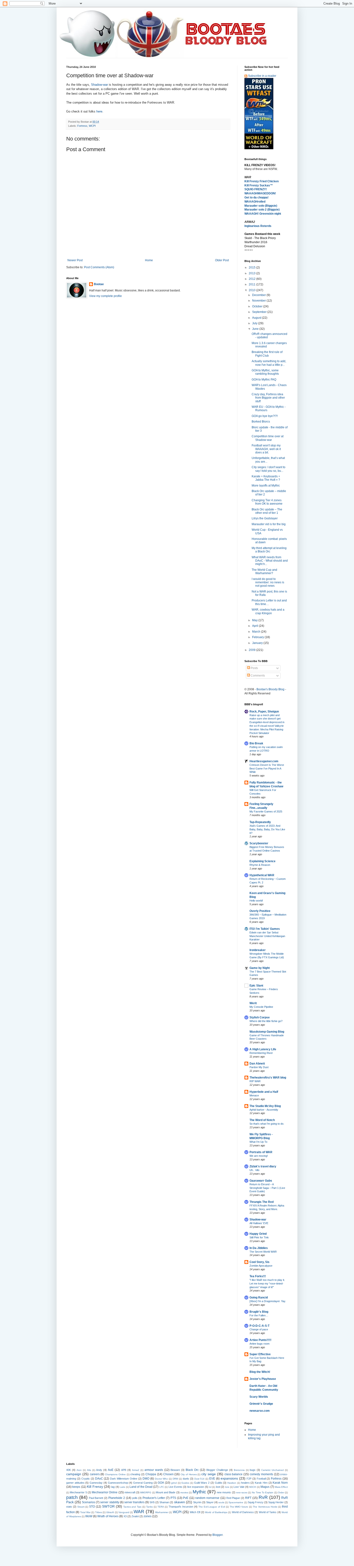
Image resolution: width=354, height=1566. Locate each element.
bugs (253, 1469)
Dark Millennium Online (123, 1478)
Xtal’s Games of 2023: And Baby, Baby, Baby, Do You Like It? (267, 829)
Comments (257, 675)
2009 (252, 650)
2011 (252, 284)
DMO (146, 1478)
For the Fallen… (258, 1315)
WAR (139, 1511)
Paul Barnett (96, 1497)
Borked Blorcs (261, 421)
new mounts (224, 1492)
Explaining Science (262, 861)
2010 (252, 290)
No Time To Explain (263, 1492)
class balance (233, 1474)
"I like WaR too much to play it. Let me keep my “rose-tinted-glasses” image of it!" (267, 1283)
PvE (185, 1498)
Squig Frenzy (255, 1502)
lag (113, 1486)
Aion (79, 1470)
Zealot (135, 1516)
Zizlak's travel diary (262, 1166)
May (255, 620)
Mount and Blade (166, 1492)
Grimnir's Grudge (261, 1403)
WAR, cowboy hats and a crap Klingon (268, 611)
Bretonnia (239, 1470)
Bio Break (256, 743)
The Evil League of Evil (211, 1506)
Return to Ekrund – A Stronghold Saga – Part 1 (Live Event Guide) (267, 1188)
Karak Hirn (261, 1482)
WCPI (92, 125)
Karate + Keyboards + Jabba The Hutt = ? (266, 478)
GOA (161, 1482)
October (257, 306)
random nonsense (207, 1498)
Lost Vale (239, 1486)
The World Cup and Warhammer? (264, 571)
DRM (175, 1478)
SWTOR (108, 1506)
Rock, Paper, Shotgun (264, 711)
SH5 (152, 1502)
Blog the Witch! (259, 1372)
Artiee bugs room (259, 1343)
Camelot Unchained (272, 1470)
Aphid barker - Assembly (263, 1109)
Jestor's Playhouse (262, 1379)
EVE (212, 1478)
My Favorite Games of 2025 (265, 811)
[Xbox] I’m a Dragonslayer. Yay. (267, 1301)
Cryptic (85, 1478)
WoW (88, 1516)
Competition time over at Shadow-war (267, 438)
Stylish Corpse (259, 1017)
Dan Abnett (257, 1063)
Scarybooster (258, 843)
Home (149, 260)
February (258, 637)
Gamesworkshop (118, 1482)
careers (95, 1474)
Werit (253, 1003)
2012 (252, 279)
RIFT (248, 1498)
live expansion (195, 1486)
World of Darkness (243, 1512)
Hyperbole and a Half (263, 1091)
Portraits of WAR (260, 1152)
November (259, 300)
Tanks (149, 1506)
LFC (161, 1487)
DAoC (99, 1478)
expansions (229, 1478)
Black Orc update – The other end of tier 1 (267, 511)
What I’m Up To (258, 1141)
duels (186, 1478)
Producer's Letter (154, 1498)
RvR (263, 1497)
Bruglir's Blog (258, 1311)
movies (184, 1492)
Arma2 (135, 1470)
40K (68, 1469)
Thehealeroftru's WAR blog (267, 1077)
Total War (85, 1512)
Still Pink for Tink (259, 1237)
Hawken (231, 1482)
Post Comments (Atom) (99, 267)
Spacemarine (236, 1502)
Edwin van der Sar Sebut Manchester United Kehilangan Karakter (267, 936)
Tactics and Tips (132, 1506)
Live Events (175, 1486)
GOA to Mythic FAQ (264, 379)
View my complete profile (105, 296)
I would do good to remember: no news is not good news (268, 582)
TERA (160, 1506)
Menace (254, 1095)
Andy (99, 1469)
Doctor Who (161, 1478)
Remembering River (261, 1052)
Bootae (99, 284)
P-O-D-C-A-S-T (259, 1325)
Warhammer (161, 1512)
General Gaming (143, 1482)
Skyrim (197, 1502)
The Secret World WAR (263, 1251)
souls (221, 1502)
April (255, 626)
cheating (135, 1474)
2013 (252, 273)
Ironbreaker (257, 950)
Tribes (98, 1512)
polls (135, 1497)
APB (123, 1469)
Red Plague (233, 1497)
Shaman (164, 1502)
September (259, 312)
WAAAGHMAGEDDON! (260, 193)
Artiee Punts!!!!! (260, 1340)
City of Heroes (189, 1474)
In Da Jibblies (258, 1248)
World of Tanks (268, 1512)
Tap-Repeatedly (260, 822)
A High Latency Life (262, 1049)
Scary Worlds (258, 1396)
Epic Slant (256, 985)
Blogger (217, 1535)
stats (69, 1506)
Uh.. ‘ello (254, 1170)
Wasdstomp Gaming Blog (266, 1031)
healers (245, 1482)
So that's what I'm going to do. (266, 1123)
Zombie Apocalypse (260, 1265)
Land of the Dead (141, 1486)
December (259, 295)
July (255, 323)
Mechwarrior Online (105, 1492)
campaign (73, 1474)
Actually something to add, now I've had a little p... (269, 363)
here (99, 111)
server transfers (134, 1502)
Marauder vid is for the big (269, 524)
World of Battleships (216, 1512)
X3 (125, 1516)
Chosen (168, 1474)
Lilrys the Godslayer (265, 518)
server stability (109, 1502)
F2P (249, 1478)
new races (241, 1492)
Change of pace (258, 1329)
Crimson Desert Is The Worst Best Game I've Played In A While (266, 768)
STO (92, 1506)
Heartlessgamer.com (263, 761)
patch (72, 1497)
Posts (254, 668)
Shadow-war (99, 84)
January (257, 643)
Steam (81, 1506)
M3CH (252, 1487)
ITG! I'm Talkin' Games (264, 929)
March (256, 631)
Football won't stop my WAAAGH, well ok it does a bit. (266, 449)
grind (174, 1482)
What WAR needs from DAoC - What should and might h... (270, 561)
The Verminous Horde (265, 1506)
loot (218, 1486)
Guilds (218, 1482)
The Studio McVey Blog (265, 1106)
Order (281, 1492)
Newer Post (75, 260)
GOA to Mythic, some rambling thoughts (265, 372)
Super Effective (260, 1354)
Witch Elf (195, 1512)
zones (147, 1516)
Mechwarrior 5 (78, 1492)
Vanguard (123, 1512)
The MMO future (239, 1506)
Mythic (199, 1491)
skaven (179, 1502)
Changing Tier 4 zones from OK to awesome (267, 502)
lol (210, 1487)
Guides (185, 1482)
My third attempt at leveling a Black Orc (269, 549)
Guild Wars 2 (202, 1482)
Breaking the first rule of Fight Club (267, 353)
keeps (76, 1486)
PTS (173, 1498)
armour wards (153, 1470)
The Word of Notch (262, 1120)
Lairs (122, 1487)
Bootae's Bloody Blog (270, 689)
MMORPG (145, 1492)
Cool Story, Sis (259, 1262)
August (257, 317)
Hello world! (256, 900)
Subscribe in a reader (262, 76)
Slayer (210, 1502)
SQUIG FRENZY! (255, 189)
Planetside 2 (116, 1498)
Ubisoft (110, 1512)
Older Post (222, 260)
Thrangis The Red (261, 1202)
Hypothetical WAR (261, 875)
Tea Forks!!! (257, 1276)
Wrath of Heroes (107, 1516)
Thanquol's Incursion (181, 1506)
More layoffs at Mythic (266, 485)
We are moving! (258, 1155)
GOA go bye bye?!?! (265, 416)
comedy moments (261, 1474)
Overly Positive (259, 911)
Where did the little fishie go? (265, 1021)
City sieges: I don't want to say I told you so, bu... (268, 469)
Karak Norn (280, 1482)
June (255, 329)
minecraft (130, 1492)
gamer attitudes (75, 1482)
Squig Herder (276, 1502)
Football (261, 1478)
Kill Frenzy (95, 1486)
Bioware (175, 1469)
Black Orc (192, 1470)
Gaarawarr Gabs (260, 1180)
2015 (252, 267)
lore (227, 1487)
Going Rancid (258, 1297)
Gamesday (96, 1482)
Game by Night (259, 968)
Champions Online (115, 1474)
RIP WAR (255, 1081)
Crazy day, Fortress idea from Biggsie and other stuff (268, 398)
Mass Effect (281, 1487)
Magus (265, 1486)
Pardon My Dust (259, 1067)
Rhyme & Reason (259, 864)
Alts (89, 1470)
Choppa (150, 1474)
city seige (208, 1474)
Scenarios (88, 1502)
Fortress (82, 125)
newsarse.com (259, 1410)
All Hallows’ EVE (258, 1223)
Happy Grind (258, 1233)
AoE (110, 1470)
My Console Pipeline (261, 1006)
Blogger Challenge (217, 1469)
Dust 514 (199, 1478)
